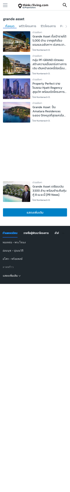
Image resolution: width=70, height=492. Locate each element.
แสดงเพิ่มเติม (35, 212)
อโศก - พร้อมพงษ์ (12, 258)
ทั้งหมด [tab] (9, 26)
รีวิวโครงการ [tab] (48, 26)
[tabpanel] (35, 259)
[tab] (10, 233)
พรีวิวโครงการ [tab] (27, 26)
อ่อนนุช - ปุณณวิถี (13, 250)
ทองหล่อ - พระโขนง (14, 242)
